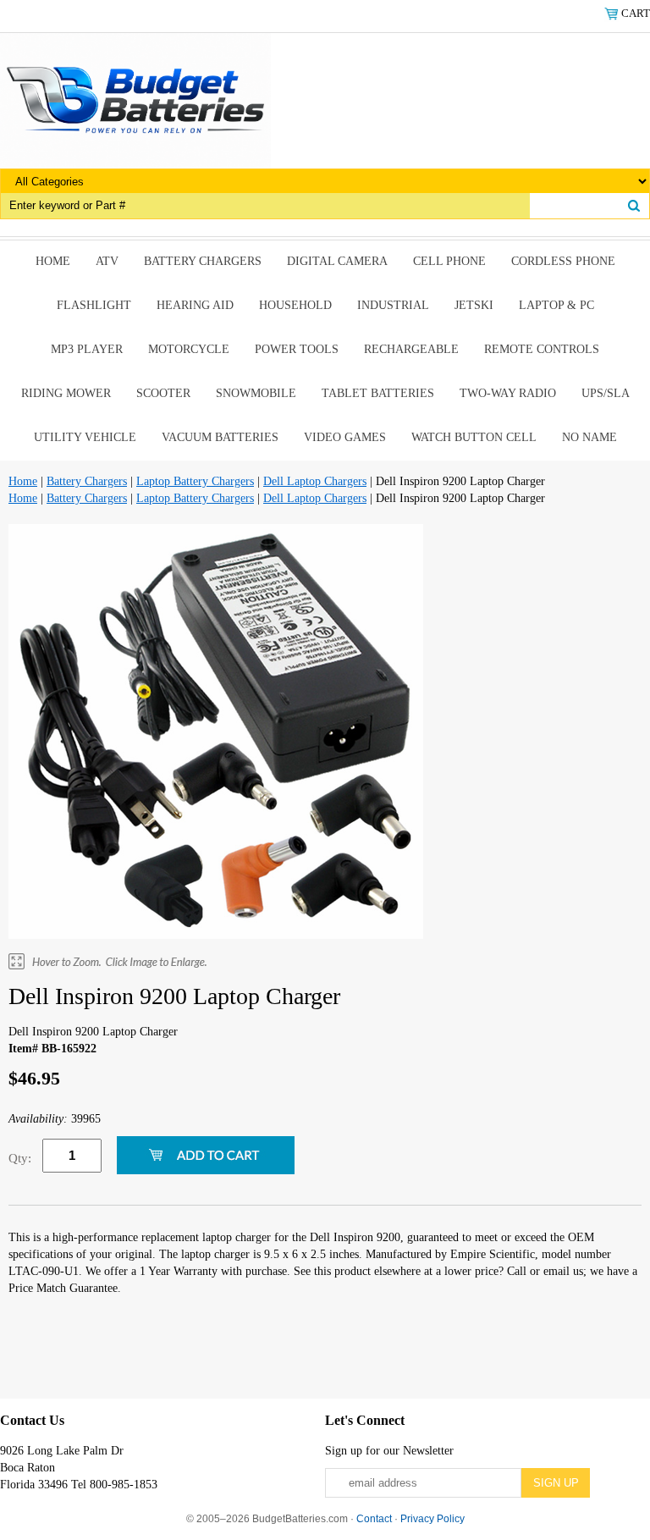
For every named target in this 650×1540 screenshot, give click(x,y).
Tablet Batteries (378, 393)
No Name (589, 437)
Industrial (393, 305)
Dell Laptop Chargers (314, 481)
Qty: (19, 1158)
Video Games (345, 437)
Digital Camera (337, 261)
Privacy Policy (432, 1519)
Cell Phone (449, 261)
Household (295, 305)
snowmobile (256, 393)
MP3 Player (87, 349)
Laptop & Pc (556, 305)
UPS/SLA (605, 393)
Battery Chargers (203, 261)
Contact (374, 1519)
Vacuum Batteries (220, 437)
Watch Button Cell (474, 437)
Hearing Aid (195, 305)
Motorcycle (188, 349)
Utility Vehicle (85, 437)
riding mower (66, 393)
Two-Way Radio (508, 393)
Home (53, 261)
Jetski (473, 305)
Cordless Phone (563, 261)
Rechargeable (411, 349)
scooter (163, 393)
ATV (107, 261)
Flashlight (94, 305)
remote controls (541, 349)
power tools (297, 349)
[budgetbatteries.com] (135, 99)
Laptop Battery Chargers (195, 481)
